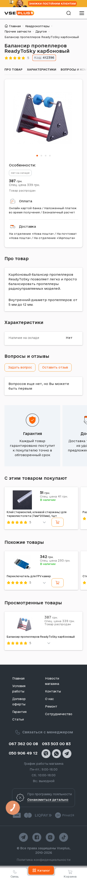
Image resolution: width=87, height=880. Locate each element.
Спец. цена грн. (24, 185)
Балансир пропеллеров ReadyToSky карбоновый (41, 636)
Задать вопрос (20, 367)
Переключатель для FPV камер (29, 576)
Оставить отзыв (55, 367)
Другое (41, 31)
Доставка (27, 226)
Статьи (18, 719)
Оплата (25, 201)
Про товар (13, 69)
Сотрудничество (58, 714)
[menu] (81, 13)
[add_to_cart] (58, 522)
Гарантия (32, 433)
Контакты (53, 691)
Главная (15, 26)
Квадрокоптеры (37, 26)
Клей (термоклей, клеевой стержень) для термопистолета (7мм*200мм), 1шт (36, 514)
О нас (49, 699)
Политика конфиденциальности (43, 860)
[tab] (37, 155)
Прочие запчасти (17, 31)
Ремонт (51, 706)
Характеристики (41, 69)
